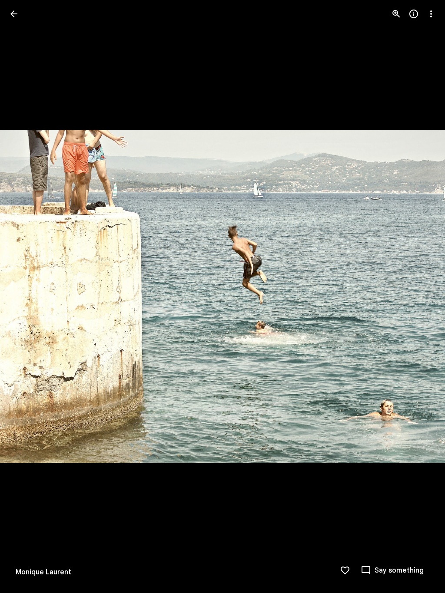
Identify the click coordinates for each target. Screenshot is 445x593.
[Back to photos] (13, 13)
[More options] (431, 14)
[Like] (345, 570)
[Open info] (413, 14)
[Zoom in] (396, 14)
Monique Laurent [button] (43, 572)
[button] (24, 296)
